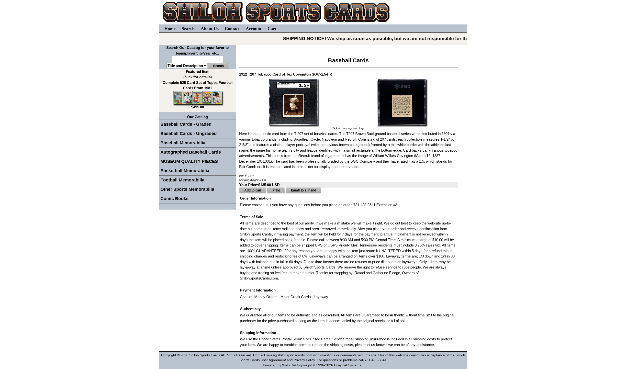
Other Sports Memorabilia (187, 189)
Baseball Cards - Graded (186, 124)
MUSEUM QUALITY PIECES (189, 161)
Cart (272, 28)
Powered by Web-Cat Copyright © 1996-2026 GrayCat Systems (313, 365)
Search (188, 28)
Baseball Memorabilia (182, 142)
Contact (232, 28)
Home (170, 28)
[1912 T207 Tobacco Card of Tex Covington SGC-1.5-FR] (293, 102)
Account (253, 28)
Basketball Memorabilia (184, 170)
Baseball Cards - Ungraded (188, 133)
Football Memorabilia (182, 180)
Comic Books (174, 198)
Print (276, 190)
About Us (210, 28)
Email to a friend (303, 190)
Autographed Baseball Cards (190, 152)
